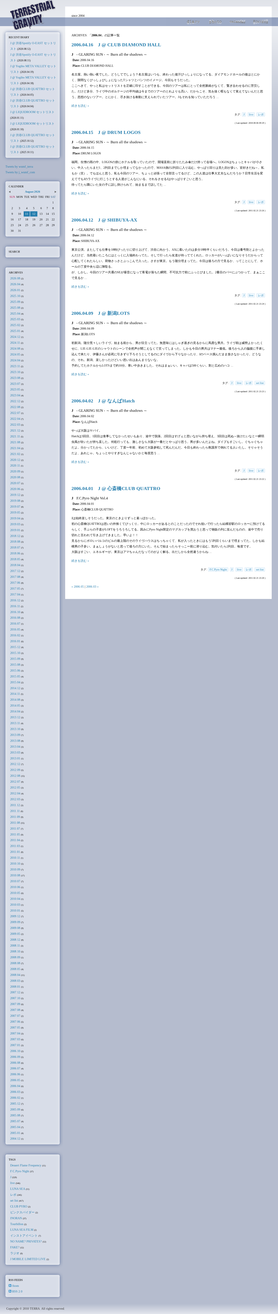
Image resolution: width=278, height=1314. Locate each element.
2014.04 (15, 711)
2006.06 (15, 1074)
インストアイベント (24, 1235)
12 (33, 213)
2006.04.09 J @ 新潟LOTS (100, 313)
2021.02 (15, 454)
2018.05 (15, 559)
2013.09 (15, 735)
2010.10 (15, 863)
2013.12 (15, 717)
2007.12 (15, 992)
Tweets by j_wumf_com (20, 172)
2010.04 (15, 898)
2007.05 (15, 1027)
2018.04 (15, 565)
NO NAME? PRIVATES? (26, 1241)
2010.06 (15, 887)
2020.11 (15, 465)
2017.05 (15, 588)
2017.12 (15, 571)
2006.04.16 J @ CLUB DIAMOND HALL (116, 44)
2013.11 (15, 723)
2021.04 (15, 448)
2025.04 (15, 313)
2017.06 (15, 582)
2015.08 (15, 664)
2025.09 (15, 301)
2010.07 (15, 881)
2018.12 (15, 536)
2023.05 (15, 389)
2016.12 (15, 600)
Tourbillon (16, 1224)
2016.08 (15, 617)
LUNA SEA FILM (21, 1229)
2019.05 (15, 512)
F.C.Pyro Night (218, 569)
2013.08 (15, 740)
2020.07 (15, 483)
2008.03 (15, 980)
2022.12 (15, 401)
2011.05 (15, 834)
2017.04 (15, 594)
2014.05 (15, 705)
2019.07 (15, 506)
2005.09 (15, 1109)
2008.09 (15, 957)
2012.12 (15, 764)
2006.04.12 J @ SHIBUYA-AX (104, 220)
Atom (15, 1285)
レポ (261, 114)
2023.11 (15, 366)
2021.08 (15, 442)
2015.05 (15, 676)
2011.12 (15, 805)
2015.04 (15, 682)
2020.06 (15, 489)
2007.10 (15, 998)
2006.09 (15, 1057)
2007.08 (15, 1010)
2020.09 (15, 471)
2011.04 (15, 840)
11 (26, 213)
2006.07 (15, 1068)
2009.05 (15, 933)
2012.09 (15, 770)
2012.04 (15, 793)
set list (260, 383)
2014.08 (15, 699)
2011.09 (15, 817)
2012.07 (15, 781)
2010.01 (15, 910)
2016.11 (15, 606)
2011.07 (15, 828)
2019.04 (15, 518)
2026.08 (15, 278)
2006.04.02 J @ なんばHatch (103, 401)
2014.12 (15, 688)
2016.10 (15, 612)
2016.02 (15, 635)
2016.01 (15, 641)
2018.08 (15, 541)
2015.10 (15, 653)
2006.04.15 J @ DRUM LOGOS (106, 132)
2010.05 (15, 893)
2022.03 (15, 424)
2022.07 (15, 413)
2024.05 (15, 354)
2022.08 (15, 407)
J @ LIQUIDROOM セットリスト (32, 112)
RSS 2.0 (17, 1291)
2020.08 (15, 477)
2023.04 (15, 395)
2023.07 (15, 383)
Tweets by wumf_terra (19, 166)
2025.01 (15, 331)
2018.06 (15, 553)
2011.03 (15, 846)
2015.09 (15, 658)
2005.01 (15, 1133)
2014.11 (15, 693)
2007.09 (15, 1004)
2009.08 (15, 928)
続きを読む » (80, 105)
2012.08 (15, 775)
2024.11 (15, 342)
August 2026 (32, 191)
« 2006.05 (77, 586)
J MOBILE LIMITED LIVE (28, 1259)
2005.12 (15, 1103)
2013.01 (15, 758)
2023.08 (15, 378)
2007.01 (15, 1045)
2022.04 (15, 418)
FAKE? (14, 1247)
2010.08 (15, 875)
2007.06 (15, 1021)
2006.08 (15, 1062)
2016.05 (15, 629)
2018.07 (15, 547)
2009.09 (15, 922)
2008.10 (15, 951)
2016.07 (15, 623)
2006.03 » (92, 586)
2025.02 (15, 325)
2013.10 (15, 729)
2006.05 (15, 1080)
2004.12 (15, 1138)
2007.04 (15, 1033)
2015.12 (15, 647)
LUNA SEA (17, 1189)
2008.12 (15, 939)
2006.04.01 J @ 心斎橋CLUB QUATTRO (115, 488)
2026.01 (15, 290)
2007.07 (15, 1015)
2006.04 (15, 1086)
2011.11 (15, 811)
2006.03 (15, 1092)
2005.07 (15, 1121)
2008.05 (15, 969)
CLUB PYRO (18, 1206)
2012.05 (15, 787)
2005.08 (15, 1115)
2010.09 (15, 869)
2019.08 (15, 500)
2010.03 (15, 904)
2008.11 (15, 945)
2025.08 (15, 307)
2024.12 (15, 337)
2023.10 (15, 372)
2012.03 (15, 799)
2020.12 (15, 460)
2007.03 (15, 1039)
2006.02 (15, 1097)
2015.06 (15, 670)
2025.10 (15, 296)
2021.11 (15, 436)
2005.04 (15, 1127)
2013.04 (15, 746)
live (251, 114)
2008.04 (15, 975)
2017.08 (15, 577)
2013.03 (15, 752)
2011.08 (15, 822)
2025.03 (15, 319)
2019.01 (15, 530)
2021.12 (15, 430)
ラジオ (14, 1253)
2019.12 (15, 495)
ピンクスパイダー (22, 1212)
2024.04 (15, 360)
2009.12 (15, 916)
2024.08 (15, 348)
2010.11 (15, 857)
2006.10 (15, 1051)
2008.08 (15, 963)
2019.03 (15, 524)
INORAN (16, 1218)
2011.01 (15, 852)
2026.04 (15, 284)
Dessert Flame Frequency (25, 1165)
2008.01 (15, 986)
